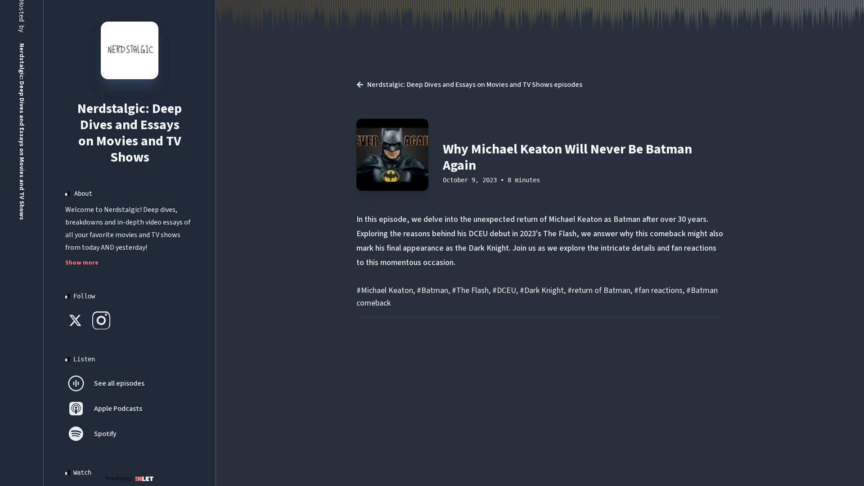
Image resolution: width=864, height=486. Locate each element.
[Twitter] (76, 320)
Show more (82, 262)
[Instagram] (101, 320)
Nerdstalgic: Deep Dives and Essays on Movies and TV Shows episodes (474, 85)
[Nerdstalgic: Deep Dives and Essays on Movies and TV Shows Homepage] (129, 50)
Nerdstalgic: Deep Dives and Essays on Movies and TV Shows (129, 133)
